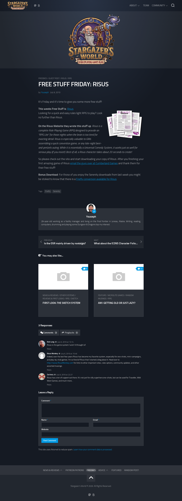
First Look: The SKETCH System (61, 303)
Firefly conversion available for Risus (96, 179)
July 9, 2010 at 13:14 (65, 342)
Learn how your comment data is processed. (92, 449)
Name (44, 420)
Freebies (42, 78)
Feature (102, 295)
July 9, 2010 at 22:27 (64, 375)
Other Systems (67, 295)
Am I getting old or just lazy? (116, 303)
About (133, 5)
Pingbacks (71, 332)
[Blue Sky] (39, 5)
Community (158, 5)
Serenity (56, 191)
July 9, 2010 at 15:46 (69, 354)
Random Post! (131, 470)
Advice (101, 470)
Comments (49, 332)
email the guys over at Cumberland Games (94, 163)
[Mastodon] (35, 5)
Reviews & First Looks (53, 298)
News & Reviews (50, 295)
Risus (63, 78)
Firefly (47, 191)
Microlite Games (116, 295)
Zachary (50, 374)
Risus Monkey (52, 353)
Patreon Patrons (75, 470)
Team (146, 5)
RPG (70, 78)
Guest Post (54, 78)
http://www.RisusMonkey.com (60, 363)
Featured (116, 470)
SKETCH (74, 298)
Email (96, 420)
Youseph (45, 92)
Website (44, 429)
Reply (49, 349)
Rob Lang (50, 342)
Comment (46, 400)
